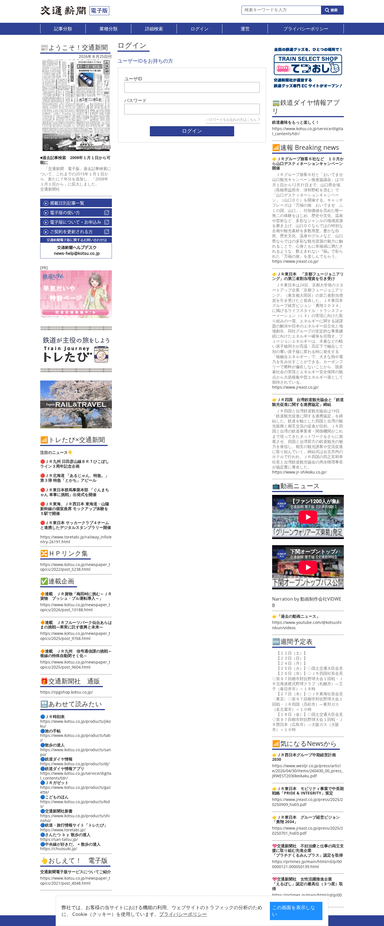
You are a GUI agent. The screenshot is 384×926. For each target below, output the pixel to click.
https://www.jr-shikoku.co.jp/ (299, 472)
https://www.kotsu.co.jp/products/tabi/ (75, 738)
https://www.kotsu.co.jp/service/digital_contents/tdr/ (75, 776)
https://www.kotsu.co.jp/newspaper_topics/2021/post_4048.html (75, 880)
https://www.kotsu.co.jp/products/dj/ (74, 763)
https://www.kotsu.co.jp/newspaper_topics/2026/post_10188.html (75, 607)
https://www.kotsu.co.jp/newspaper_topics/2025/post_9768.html (75, 636)
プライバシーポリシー (183, 914)
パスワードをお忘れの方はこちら (231, 119)
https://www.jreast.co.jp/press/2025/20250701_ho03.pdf (307, 830)
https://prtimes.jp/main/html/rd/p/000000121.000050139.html (307, 864)
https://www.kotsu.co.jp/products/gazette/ (75, 790)
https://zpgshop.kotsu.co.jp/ (66, 692)
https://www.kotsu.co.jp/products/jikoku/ (75, 724)
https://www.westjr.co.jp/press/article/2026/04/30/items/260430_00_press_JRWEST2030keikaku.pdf (307, 770)
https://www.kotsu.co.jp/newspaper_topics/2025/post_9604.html (75, 664)
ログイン (192, 131)
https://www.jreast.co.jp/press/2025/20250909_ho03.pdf (307, 802)
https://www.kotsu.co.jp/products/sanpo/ (75, 752)
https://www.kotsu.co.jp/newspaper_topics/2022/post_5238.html (75, 567)
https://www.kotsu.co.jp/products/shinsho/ (75, 818)
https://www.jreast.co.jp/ (295, 261)
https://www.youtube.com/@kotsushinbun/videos (307, 625)
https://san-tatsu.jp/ (59, 839)
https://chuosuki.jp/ (58, 848)
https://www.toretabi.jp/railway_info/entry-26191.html (76, 539)
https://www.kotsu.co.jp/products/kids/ (75, 804)
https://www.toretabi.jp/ (62, 829)
